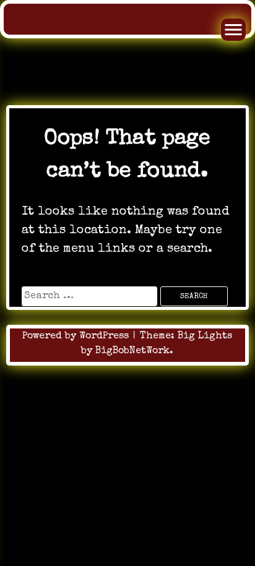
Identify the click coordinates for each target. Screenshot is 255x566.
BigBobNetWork (132, 351)
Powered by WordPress (77, 336)
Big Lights (205, 336)
